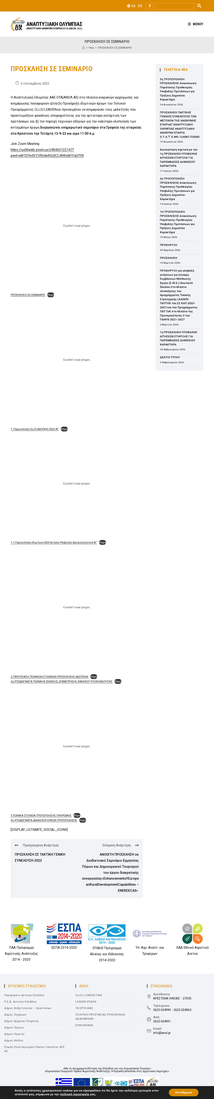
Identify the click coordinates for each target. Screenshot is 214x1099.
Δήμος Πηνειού (14, 1034)
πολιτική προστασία (74, 1094)
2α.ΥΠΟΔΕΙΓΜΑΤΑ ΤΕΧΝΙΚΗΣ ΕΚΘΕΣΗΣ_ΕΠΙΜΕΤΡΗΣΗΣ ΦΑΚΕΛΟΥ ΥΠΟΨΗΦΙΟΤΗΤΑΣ (61, 681)
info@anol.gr (162, 1033)
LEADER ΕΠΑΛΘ (85, 1001)
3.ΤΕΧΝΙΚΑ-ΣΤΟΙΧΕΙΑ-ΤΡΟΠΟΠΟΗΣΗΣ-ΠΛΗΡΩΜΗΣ (41, 815)
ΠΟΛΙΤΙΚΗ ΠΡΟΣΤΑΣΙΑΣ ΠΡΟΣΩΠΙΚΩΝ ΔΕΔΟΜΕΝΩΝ (100, 1016)
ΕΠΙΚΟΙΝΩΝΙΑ (84, 1025)
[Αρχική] (83, 47)
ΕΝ (140, 6)
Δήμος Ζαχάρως (15, 1014)
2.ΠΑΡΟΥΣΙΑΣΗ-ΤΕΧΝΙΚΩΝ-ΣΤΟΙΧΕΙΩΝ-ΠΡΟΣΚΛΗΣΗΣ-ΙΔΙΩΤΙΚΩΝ (49, 676)
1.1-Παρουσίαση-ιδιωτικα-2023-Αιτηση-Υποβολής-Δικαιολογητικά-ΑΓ (54, 542)
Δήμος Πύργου (14, 1027)
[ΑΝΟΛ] (46, 24)
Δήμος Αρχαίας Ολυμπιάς (21, 1021)
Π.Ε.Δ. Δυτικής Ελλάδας (20, 1001)
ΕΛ (133, 6)
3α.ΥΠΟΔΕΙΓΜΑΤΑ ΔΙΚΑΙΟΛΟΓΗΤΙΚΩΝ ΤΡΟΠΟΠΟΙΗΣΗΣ (44, 820)
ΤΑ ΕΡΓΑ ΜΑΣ (84, 1008)
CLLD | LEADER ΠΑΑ (88, 995)
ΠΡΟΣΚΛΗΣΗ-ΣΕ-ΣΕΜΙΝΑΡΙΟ (28, 294)
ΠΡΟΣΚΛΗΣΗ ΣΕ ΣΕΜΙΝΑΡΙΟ (115, 47)
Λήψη (50, 294)
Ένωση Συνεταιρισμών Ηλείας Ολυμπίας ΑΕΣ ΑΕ (34, 1049)
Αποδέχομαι (183, 1092)
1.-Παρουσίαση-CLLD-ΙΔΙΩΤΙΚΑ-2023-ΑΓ (35, 429)
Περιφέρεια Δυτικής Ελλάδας (24, 995)
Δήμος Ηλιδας (13, 1040)
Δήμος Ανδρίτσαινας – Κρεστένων (27, 1008)
